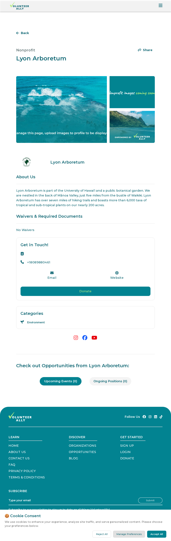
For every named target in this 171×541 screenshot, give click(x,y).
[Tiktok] (161, 416)
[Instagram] (150, 416)
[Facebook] (144, 416)
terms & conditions (27, 477)
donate (127, 458)
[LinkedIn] (155, 416)
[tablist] (85, 381)
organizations (82, 446)
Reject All (102, 534)
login (125, 452)
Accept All (156, 534)
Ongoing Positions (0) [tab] (110, 381)
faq (12, 465)
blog (73, 458)
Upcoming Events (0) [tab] (60, 381)
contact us (19, 458)
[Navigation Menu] (160, 6)
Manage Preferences (129, 534)
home (14, 446)
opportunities (82, 452)
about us (17, 452)
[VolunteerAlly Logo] (19, 6)
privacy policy (22, 471)
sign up (127, 446)
